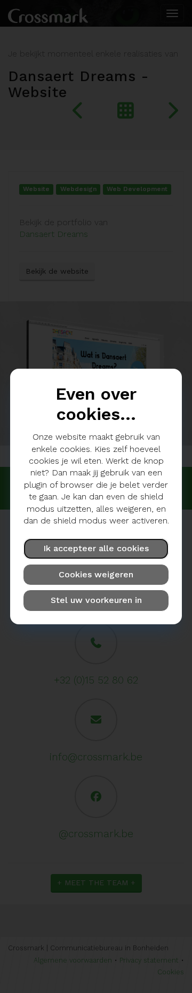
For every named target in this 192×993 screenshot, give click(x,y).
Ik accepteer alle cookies (96, 548)
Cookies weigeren (96, 574)
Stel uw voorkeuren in (96, 600)
